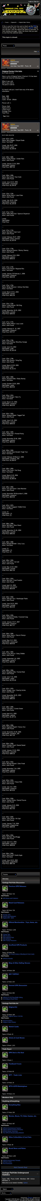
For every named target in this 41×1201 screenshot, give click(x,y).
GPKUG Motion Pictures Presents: (13, 1129)
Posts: (27, 66)
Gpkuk (25, 1183)
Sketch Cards (14, 1026)
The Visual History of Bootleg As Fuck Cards (21, 954)
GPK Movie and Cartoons (10, 898)
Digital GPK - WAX (8, 918)
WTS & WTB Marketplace (18, 1086)
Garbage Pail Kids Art (10, 1003)
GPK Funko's (7, 936)
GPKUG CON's (7, 1162)
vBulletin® (30, 1197)
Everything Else (14, 1105)
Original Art (14, 22)
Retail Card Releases (16, 903)
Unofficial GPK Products (18, 945)
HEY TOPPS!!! (14, 974)
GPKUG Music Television (10, 1131)
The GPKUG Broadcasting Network (13, 1133)
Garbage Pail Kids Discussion (13, 883)
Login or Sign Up (33, 1)
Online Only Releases (9, 916)
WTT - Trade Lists (15, 1075)
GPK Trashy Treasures (9, 940)
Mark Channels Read (20, 1167)
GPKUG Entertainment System (12, 1128)
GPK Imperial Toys (8, 937)
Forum (7, 22)
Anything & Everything (10, 1101)
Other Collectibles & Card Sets (20, 1137)
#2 (38, 135)
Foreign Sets (6, 915)
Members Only (7, 1097)
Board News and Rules (17, 1148)
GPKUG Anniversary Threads (11, 1160)
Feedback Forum (15, 1064)
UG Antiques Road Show (10, 999)
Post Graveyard (7, 1163)
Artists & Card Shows (17, 1038)
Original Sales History (24, 22)
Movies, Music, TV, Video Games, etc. (23, 1116)
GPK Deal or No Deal (16, 1052)
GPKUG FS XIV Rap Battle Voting (13, 997)
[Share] (37, 66)
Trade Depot (6, 1049)
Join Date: (13, 66)
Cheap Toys (6, 934)
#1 (38, 71)
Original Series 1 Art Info (15, 1016)
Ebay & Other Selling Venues (19, 963)
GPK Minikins (7, 939)
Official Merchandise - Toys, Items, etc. (23, 922)
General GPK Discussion (18, 985)
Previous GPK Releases (17, 886)
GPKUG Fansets (8, 958)
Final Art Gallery (7, 1020)
